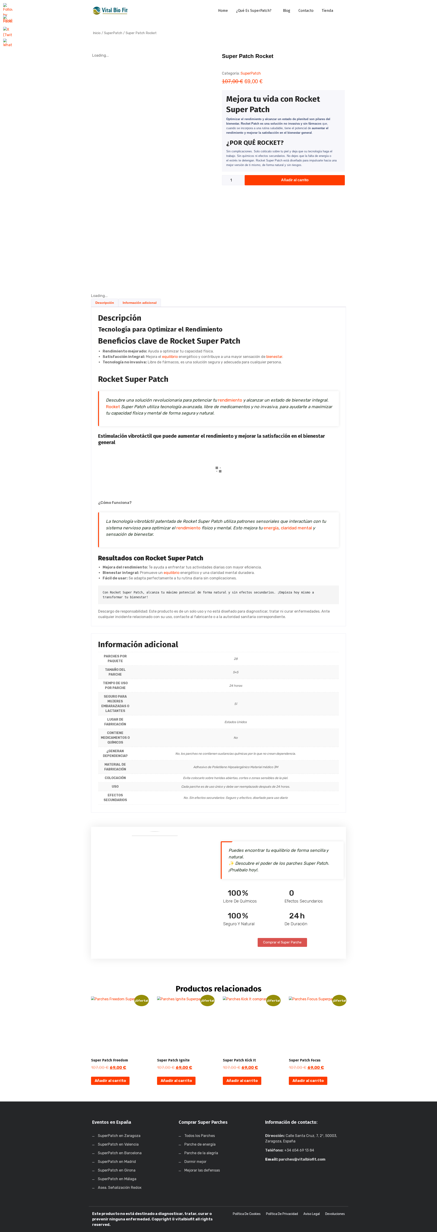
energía (271, 528)
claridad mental (296, 528)
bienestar (274, 357)
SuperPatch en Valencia (118, 1144)
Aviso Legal (311, 1214)
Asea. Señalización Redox (120, 1187)
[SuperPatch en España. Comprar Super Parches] (110, 10)
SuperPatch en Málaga (117, 1179)
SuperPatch (113, 33)
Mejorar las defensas (202, 1170)
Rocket (113, 406)
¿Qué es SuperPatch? (253, 10)
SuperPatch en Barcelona (120, 1153)
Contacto (305, 10)
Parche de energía (200, 1144)
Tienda (327, 10)
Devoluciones (335, 1214)
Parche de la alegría (201, 1153)
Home (223, 10)
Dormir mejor (195, 1161)
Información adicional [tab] (140, 302)
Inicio (97, 33)
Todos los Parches (199, 1136)
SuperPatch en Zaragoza (119, 1136)
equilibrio (170, 357)
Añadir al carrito (295, 180)
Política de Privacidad (282, 1214)
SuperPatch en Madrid (117, 1161)
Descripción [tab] (104, 302)
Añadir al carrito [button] (110, 1081)
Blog (286, 10)
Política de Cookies (247, 1214)
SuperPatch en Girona (116, 1170)
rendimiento (230, 400)
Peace (204, 473)
